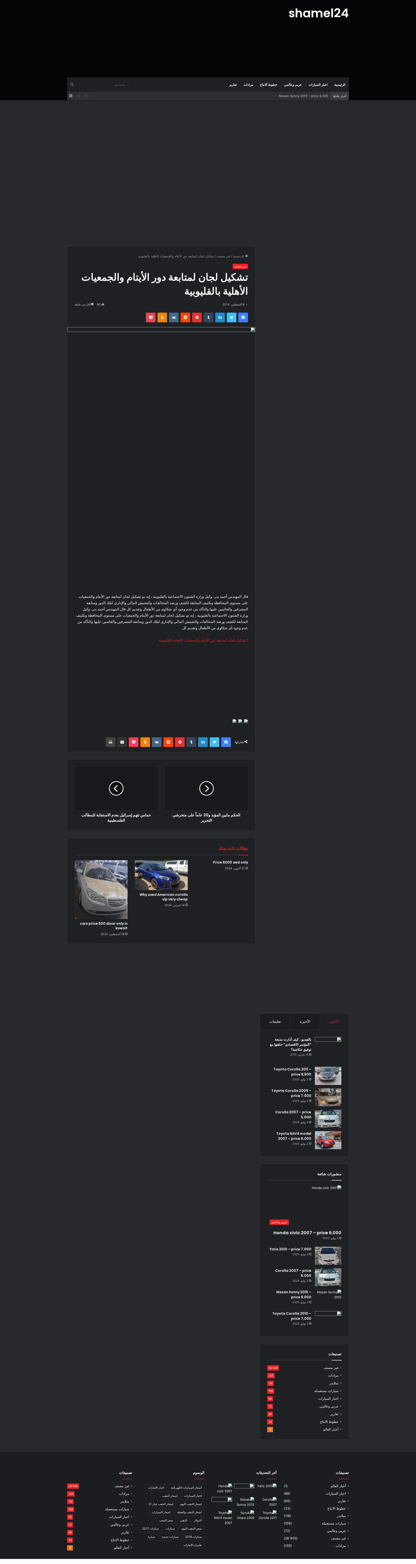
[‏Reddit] (185, 317)
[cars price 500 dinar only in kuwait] (101, 889)
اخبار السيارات (318, 84)
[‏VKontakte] (174, 317)
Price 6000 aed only (230, 862)
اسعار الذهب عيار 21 (161, 1504)
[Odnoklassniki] (162, 317)
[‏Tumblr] (208, 317)
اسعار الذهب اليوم (191, 1504)
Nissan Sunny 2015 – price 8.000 (303, 96)
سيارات (170, 1528)
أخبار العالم (330, 1429)
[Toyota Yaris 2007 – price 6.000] (244, 1489)
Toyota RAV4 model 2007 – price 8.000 (293, 1136)
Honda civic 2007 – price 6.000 (307, 1233)
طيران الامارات (192, 1545)
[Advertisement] (160, 38)
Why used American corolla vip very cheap (164, 897)
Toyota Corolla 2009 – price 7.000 (291, 1093)
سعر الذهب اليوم (192, 1528)
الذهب (183, 1520)
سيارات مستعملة (326, 1391)
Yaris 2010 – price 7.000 (290, 1249)
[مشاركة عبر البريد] (122, 742)
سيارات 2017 (150, 1528)
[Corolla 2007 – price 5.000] (328, 1119)
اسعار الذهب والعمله (189, 1512)
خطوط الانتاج (268, 84)
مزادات (248, 84)
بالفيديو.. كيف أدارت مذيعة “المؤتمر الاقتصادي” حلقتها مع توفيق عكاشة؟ (290, 1044)
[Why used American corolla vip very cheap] (161, 875)
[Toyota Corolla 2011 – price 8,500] (328, 1076)
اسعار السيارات (161, 1512)
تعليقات (275, 1021)
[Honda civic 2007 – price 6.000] (222, 1489)
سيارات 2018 (193, 1536)
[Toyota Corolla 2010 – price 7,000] (328, 1320)
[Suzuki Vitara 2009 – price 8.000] (244, 1516)
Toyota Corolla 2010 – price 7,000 (291, 1316)
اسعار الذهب (169, 1496)
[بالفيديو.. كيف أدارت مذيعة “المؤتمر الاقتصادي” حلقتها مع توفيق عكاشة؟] (328, 1050)
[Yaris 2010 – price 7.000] (328, 1256)
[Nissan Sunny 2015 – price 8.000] (328, 1299)
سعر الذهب (166, 1520)
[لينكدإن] (220, 317)
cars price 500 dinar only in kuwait (104, 925)
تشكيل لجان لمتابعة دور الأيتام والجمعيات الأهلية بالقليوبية (202, 640)
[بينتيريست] (197, 317)
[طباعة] (110, 742)
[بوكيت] (151, 317)
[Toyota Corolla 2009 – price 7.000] (328, 1097)
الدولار (198, 1520)
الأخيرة (305, 1021)
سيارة (151, 1536)
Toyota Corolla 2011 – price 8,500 (292, 1072)
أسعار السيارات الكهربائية (186, 1487)
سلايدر (333, 1383)
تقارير (233, 84)
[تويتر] (231, 317)
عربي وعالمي (293, 84)
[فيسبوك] (243, 317)
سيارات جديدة (170, 1536)
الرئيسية (339, 84)
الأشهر (334, 1021)
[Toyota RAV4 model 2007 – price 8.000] (328, 1140)
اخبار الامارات (156, 1487)
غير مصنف (223, 256)
